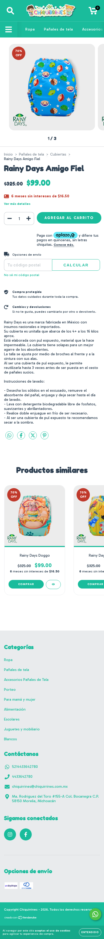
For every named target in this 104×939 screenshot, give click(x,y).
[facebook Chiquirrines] (26, 834)
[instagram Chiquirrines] (10, 834)
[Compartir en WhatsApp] (9, 435)
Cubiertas (58, 154)
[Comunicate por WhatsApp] (95, 914)
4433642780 (22, 776)
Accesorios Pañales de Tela (26, 679)
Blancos (10, 739)
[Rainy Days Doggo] (53, 584)
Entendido (90, 932)
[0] (93, 12)
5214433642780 (25, 766)
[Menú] (9, 29)
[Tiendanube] (20, 918)
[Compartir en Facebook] (21, 438)
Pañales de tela (58, 29)
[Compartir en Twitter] (33, 438)
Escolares (11, 719)
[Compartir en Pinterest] (45, 438)
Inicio (8, 154)
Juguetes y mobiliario (22, 729)
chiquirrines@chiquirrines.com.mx (40, 786)
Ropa (30, 29)
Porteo (10, 689)
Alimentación (15, 709)
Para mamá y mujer (19, 699)
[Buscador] (10, 11)
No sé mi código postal (21, 275)
